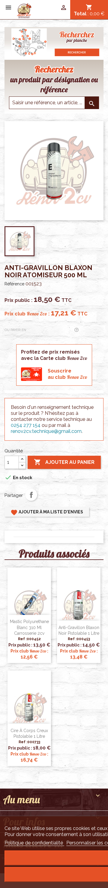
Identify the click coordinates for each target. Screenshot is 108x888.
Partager (31, 495)
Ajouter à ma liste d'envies (46, 512)
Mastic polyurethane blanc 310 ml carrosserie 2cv (29, 627)
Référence (14, 283)
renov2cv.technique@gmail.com (46, 431)
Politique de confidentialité (34, 843)
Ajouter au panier (64, 462)
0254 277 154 (25, 425)
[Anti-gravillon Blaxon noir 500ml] (24, 10)
